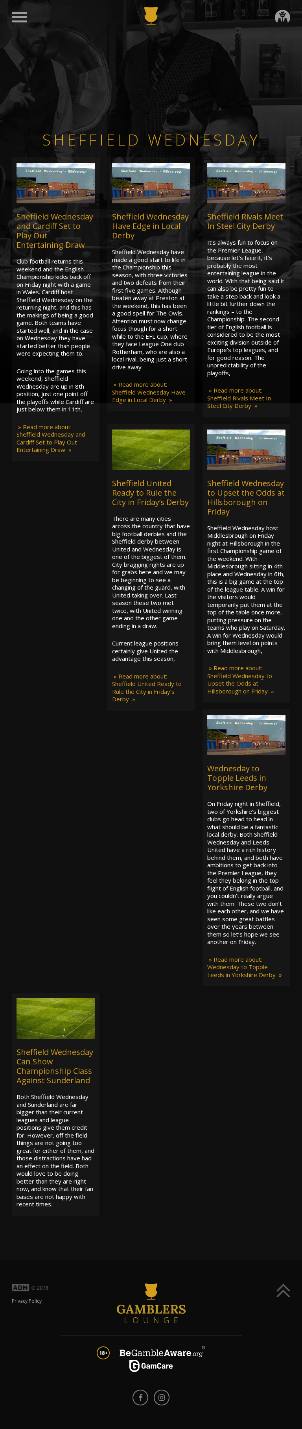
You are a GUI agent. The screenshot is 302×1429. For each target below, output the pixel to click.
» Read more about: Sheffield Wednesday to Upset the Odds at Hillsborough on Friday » (240, 679)
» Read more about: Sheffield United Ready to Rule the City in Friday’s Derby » (147, 687)
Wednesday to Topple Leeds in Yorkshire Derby (237, 778)
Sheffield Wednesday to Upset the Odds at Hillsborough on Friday (246, 497)
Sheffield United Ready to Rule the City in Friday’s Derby (150, 492)
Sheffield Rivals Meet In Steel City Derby (245, 221)
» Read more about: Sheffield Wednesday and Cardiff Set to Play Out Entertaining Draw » (51, 438)
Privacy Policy (27, 1301)
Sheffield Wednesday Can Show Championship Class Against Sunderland (55, 1066)
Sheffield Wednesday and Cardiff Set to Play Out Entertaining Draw (55, 230)
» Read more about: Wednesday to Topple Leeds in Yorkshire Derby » (244, 967)
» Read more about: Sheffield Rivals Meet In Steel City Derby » (239, 397)
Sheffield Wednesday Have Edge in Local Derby (150, 226)
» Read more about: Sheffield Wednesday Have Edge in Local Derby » (149, 392)
